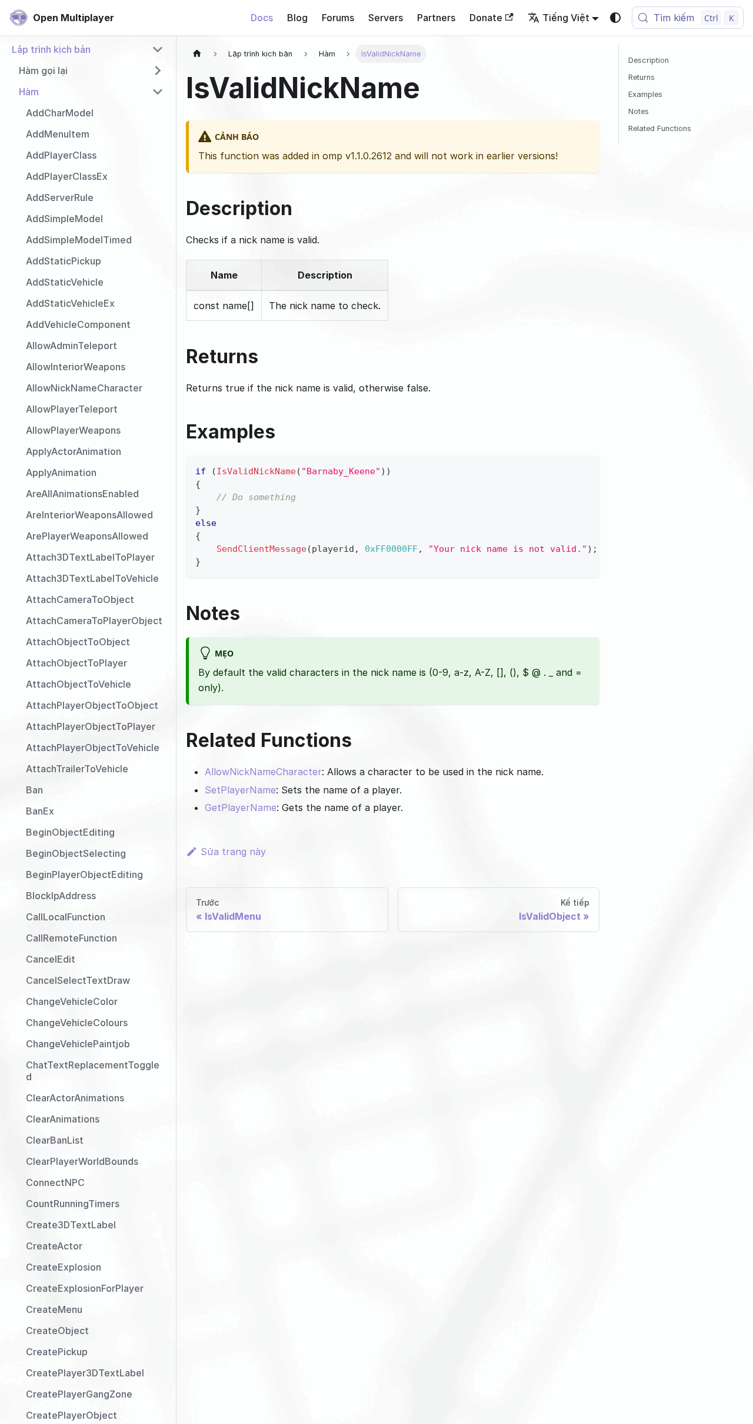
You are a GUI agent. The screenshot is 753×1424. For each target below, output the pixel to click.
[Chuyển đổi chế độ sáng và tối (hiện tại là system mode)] (615, 17)
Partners (436, 18)
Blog (297, 18)
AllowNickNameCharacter (263, 772)
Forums (338, 18)
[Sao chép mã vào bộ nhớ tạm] (585, 470)
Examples (645, 94)
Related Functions (659, 128)
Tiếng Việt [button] (565, 18)
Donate (485, 18)
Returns (641, 77)
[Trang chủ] (197, 54)
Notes (638, 111)
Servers (385, 18)
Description (648, 60)
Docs (262, 18)
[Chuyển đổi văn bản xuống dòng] (564, 470)
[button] (88, 49)
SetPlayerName (240, 790)
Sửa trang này (233, 851)
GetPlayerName (240, 807)
